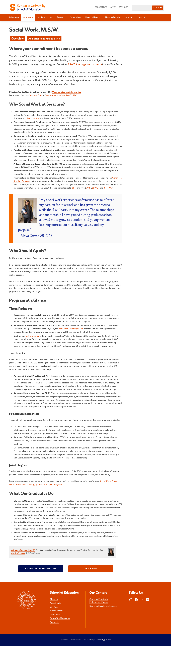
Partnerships (75, 17)
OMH (88, 188)
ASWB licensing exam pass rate (84, 64)
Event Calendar (56, 611)
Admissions (14, 17)
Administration (56, 603)
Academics (28, 17)
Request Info (101, 7)
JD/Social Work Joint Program (48, 484)
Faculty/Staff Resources (60, 618)
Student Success (44, 17)
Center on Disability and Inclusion (103, 606)
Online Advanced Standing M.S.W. (61, 95)
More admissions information (66, 92)
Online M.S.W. (35, 95)
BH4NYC (108, 188)
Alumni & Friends (112, 17)
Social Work (129, 17)
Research (61, 17)
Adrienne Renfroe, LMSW (23, 550)
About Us (54, 599)
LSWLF (95, 188)
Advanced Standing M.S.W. (71, 328)
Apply (113, 7)
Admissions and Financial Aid (44, 39)
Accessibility (99, 640)
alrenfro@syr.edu (18, 553)
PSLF (73, 188)
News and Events (92, 17)
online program (32, 118)
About (142, 17)
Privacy (108, 640)
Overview (17, 39)
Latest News (55, 614)
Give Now (123, 7)
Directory (54, 607)
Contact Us (54, 622)
